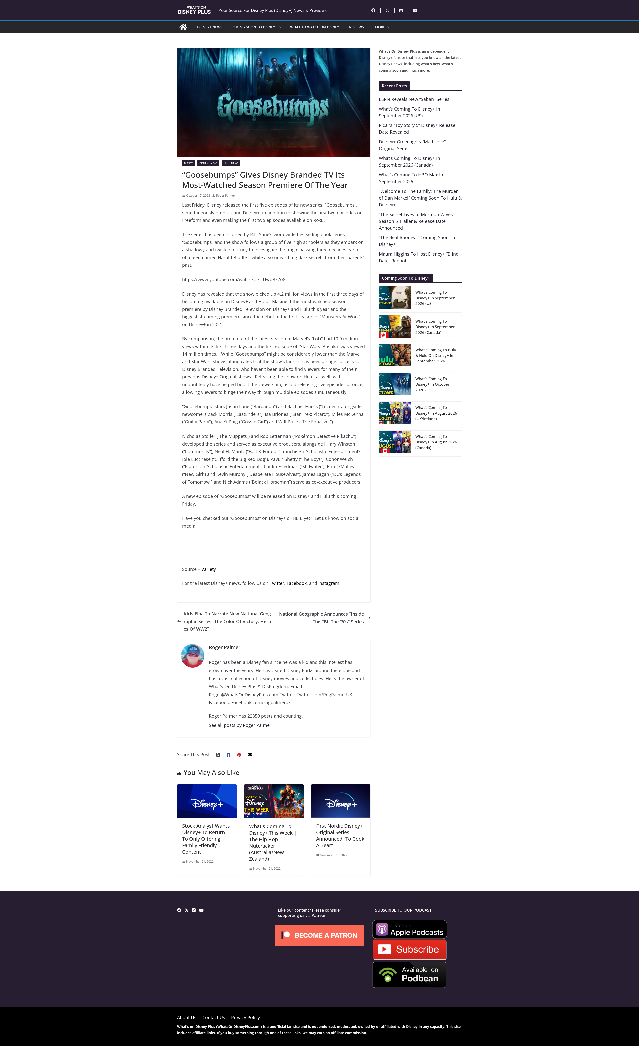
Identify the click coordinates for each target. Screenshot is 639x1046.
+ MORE (378, 27)
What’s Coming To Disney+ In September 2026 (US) (435, 298)
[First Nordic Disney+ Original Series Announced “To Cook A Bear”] (340, 788)
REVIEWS (356, 27)
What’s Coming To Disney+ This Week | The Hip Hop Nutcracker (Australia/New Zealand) (273, 842)
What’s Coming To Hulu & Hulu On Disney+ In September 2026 (435, 355)
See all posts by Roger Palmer (240, 725)
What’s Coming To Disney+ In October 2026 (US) (432, 384)
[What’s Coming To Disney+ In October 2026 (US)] (395, 386)
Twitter (277, 583)
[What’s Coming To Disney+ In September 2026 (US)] (395, 299)
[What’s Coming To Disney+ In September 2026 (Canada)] (395, 328)
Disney (188, 163)
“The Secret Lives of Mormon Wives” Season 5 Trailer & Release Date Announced (416, 221)
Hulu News (231, 163)
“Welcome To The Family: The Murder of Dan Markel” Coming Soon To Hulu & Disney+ (420, 198)
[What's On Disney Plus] (183, 27)
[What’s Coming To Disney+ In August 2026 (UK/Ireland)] (395, 415)
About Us (186, 1017)
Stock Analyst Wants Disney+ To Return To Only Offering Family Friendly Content (206, 838)
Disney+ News (208, 163)
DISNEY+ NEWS (209, 27)
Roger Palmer (225, 195)
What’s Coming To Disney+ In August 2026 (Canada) (436, 442)
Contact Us (213, 1017)
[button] (279, 27)
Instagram (328, 583)
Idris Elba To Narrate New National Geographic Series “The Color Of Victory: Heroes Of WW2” (227, 621)
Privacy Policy (245, 1017)
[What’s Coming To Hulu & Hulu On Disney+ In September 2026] (395, 357)
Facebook (297, 583)
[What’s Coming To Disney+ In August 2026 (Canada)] (395, 444)
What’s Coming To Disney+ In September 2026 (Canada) (435, 327)
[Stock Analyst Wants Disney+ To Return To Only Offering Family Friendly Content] (207, 788)
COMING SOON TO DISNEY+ (253, 27)
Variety (208, 569)
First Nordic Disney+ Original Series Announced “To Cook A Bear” (340, 835)
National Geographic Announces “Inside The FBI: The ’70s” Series (321, 618)
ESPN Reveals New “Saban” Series (414, 99)
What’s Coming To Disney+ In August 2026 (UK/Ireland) (436, 413)
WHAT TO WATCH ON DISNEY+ (315, 27)
